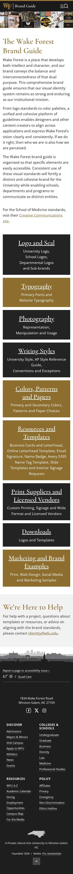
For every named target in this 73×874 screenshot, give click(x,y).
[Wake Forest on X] (36, 711)
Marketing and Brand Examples (37, 562)
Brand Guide (25, 6)
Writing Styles (36, 351)
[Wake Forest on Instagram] (44, 711)
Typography (36, 286)
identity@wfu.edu (43, 633)
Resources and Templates (36, 433)
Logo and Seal (36, 243)
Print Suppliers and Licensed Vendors (36, 496)
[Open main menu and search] (64, 6)
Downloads (36, 532)
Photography (36, 318)
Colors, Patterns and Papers (37, 393)
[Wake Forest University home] (7, 6)
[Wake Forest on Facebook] (28, 711)
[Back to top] (36, 861)
